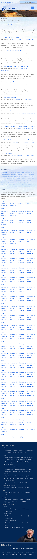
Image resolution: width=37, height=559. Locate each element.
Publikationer (28, 492)
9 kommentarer (28, 128)
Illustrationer (7, 513)
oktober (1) (13, 220)
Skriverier (33, 478)
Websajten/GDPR (21, 502)
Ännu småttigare (26, 523)
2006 (2, 389)
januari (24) (30, 405)
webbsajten (4, 182)
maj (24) (29, 384)
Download (9, 464)
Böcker (6, 525)
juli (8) (12, 260)
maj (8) (29, 260)
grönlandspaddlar (27, 186)
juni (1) (20, 203)
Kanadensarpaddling (21, 469)
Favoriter (26, 487)
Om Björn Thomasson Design (21, 499)
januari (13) (30, 376)
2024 (2, 218)
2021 (2, 247)
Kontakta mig (7, 499)
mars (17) (12, 386)
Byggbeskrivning (31, 462)
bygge (22, 172)
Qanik (6, 186)
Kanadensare (13, 492)
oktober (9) (21, 391)
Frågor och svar (8, 483)
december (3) (5, 258)
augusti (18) (4, 412)
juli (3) (12, 203)
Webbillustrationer (10, 518)
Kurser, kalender (8, 467)
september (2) (22, 220)
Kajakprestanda (30, 450)
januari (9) (30, 357)
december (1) (5, 211)
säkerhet (9, 178)
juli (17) (12, 384)
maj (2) (29, 203)
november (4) (13, 258)
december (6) (5, 353)
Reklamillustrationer (22, 516)
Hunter (3, 176)
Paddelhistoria (32, 476)
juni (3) (20, 298)
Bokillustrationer (9, 516)
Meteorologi (16, 471)
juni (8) (20, 327)
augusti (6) (4, 232)
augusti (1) (4, 437)
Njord (18, 172)
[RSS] (35, 549)
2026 (2, 201)
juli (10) (12, 289)
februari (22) (22, 395)
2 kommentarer (30, 26)
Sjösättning (4, 172)
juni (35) (21, 384)
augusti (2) (30, 211)
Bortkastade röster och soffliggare (16, 66)
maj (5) (29, 232)
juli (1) (12, 241)
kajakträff (27, 172)
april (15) (3, 395)
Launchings (14, 174)
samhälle (21, 26)
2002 (2, 427)
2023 (2, 228)
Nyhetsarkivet (19, 487)
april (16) (3, 376)
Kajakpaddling (9, 469)
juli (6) (12, 251)
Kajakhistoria (9, 476)
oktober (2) (21, 239)
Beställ (5, 495)
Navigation (8, 471)
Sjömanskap (25, 471)
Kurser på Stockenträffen (21, 483)
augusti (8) (4, 346)
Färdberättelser (10, 478)
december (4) (5, 382)
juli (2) (12, 232)
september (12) (31, 353)
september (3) (22, 211)
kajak (2, 180)
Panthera (16, 176)
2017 (2, 285)
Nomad (13, 180)
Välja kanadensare (10, 452)
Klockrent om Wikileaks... (13, 50)
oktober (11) (22, 410)
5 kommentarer (27, 99)
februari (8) (21, 367)
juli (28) (12, 393)
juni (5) (20, 251)
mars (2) (3, 243)
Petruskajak (31, 174)
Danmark (18, 178)
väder (21, 142)
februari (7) (21, 414)
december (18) (5, 401)
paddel (10, 184)
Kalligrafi (6, 520)
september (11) (31, 258)
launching (20, 174)
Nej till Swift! (9, 111)
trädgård (15, 186)
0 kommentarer (29, 39)
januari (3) (30, 272)
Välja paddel (21, 452)
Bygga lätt (31, 459)
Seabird (10, 186)
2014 (2, 313)
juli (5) (12, 374)
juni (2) (12, 213)
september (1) (31, 429)
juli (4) (3, 222)
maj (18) (29, 374)
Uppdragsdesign (9, 480)
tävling (24, 178)
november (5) (5, 220)
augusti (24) (4, 403)
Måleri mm (13, 520)
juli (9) (12, 279)
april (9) (3, 348)
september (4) (31, 268)
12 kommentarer (29, 155)
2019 (2, 266)
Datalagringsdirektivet (12, 23)
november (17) (14, 420)
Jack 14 (19, 182)
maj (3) (29, 308)
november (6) (13, 353)
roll (32, 176)
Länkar (26, 478)
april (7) (3, 329)
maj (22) (29, 365)
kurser (7, 176)
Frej (16, 172)
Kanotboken (8, 527)
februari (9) (21, 348)
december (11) (5, 363)
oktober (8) (21, 325)
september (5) (31, 325)
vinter (20, 186)
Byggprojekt (8, 457)
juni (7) (20, 317)
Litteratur (19, 478)
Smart (25, 176)
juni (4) (20, 241)
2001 (2, 435)
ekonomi (18, 113)
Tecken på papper (19, 527)
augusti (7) (4, 260)
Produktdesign (9, 511)
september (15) (31, 401)
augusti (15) (4, 374)
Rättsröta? (8, 153)
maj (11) (29, 355)
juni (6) (20, 260)
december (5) (5, 287)
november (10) (14, 363)
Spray (32, 178)
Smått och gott (16, 523)
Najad (29, 176)
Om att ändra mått (20, 459)
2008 (2, 370)
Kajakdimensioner (18, 450)
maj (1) (20, 213)
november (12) (14, 344)
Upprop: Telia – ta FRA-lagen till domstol (19, 126)
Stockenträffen (21, 184)
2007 (2, 380)
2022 (2, 237)
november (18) (14, 391)
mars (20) (12, 405)
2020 (2, 256)
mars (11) (12, 348)
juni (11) (21, 374)
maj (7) (29, 279)
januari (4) (4, 224)
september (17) (31, 391)
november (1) (13, 230)
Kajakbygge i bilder (9, 502)
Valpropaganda (9, 82)
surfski (29, 180)
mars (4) (12, 262)
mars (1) (3, 215)
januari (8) (30, 367)
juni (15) (21, 355)
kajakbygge (7, 180)
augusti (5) (4, 251)
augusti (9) (4, 336)
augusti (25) (4, 393)
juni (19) (21, 393)
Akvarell (7, 523)
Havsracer (4, 178)
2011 (2, 342)
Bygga (5, 455)
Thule (13, 178)
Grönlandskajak (12, 182)
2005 (2, 399)
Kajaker (6, 492)
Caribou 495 (25, 182)
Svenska (27, 2)
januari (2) (4, 234)
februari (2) (13, 215)
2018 (2, 275)
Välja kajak (8, 450)
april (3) (3, 281)
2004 (2, 408)
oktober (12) (22, 372)
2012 (2, 332)
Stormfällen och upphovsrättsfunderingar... (19, 140)
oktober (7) (21, 420)
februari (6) (21, 376)
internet (18, 53)
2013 (2, 323)
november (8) (13, 410)
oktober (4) (21, 249)
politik (15, 26)
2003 (2, 418)
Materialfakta (21, 462)
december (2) (5, 230)
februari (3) (21, 272)
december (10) (5, 420)
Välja (5, 448)
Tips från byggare (10, 462)
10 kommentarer (30, 142)
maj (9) (29, 336)
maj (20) (29, 393)
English (33, 2)
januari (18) (30, 386)
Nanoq (25, 174)
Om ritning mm (28, 457)
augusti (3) (4, 203)
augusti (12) (4, 365)
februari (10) (22, 405)
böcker (11, 176)
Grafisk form (16, 509)
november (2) (13, 211)
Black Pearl (11, 172)
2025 (2, 209)
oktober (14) (22, 363)
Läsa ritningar (9, 459)
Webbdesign (25, 509)
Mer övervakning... (11, 97)
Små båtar (20, 492)
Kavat (32, 172)
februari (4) (21, 281)
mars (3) (12, 272)
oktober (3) (21, 230)
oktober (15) (22, 382)
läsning (21, 176)
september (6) (31, 249)
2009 (2, 361)
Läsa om (6, 473)
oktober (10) (22, 401)
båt (26, 184)
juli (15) (12, 412)
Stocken (30, 184)
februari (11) (22, 357)
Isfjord (8, 174)
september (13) (31, 372)
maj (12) (29, 346)
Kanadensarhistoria (20, 476)
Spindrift (23, 180)
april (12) (3, 386)
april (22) (3, 405)
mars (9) (12, 395)
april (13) (3, 367)
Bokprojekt (8, 509)
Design (6, 506)
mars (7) (12, 329)
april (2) (3, 253)
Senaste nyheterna (9, 487)
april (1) (29, 213)
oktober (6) (21, 344)
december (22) (5, 391)
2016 (2, 294)
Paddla (16, 467)
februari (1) (4, 205)
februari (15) (22, 386)
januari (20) (30, 395)
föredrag (28, 178)
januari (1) (13, 205)
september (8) (31, 382)
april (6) (3, 262)
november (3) (13, 287)
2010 (2, 351)
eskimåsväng (4, 184)
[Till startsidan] (11, 8)
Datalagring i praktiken (12, 37)
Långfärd (32, 469)
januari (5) (30, 348)
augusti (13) (4, 355)
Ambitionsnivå (18, 457)
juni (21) (21, 365)
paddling (3, 174)
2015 (2, 304)
